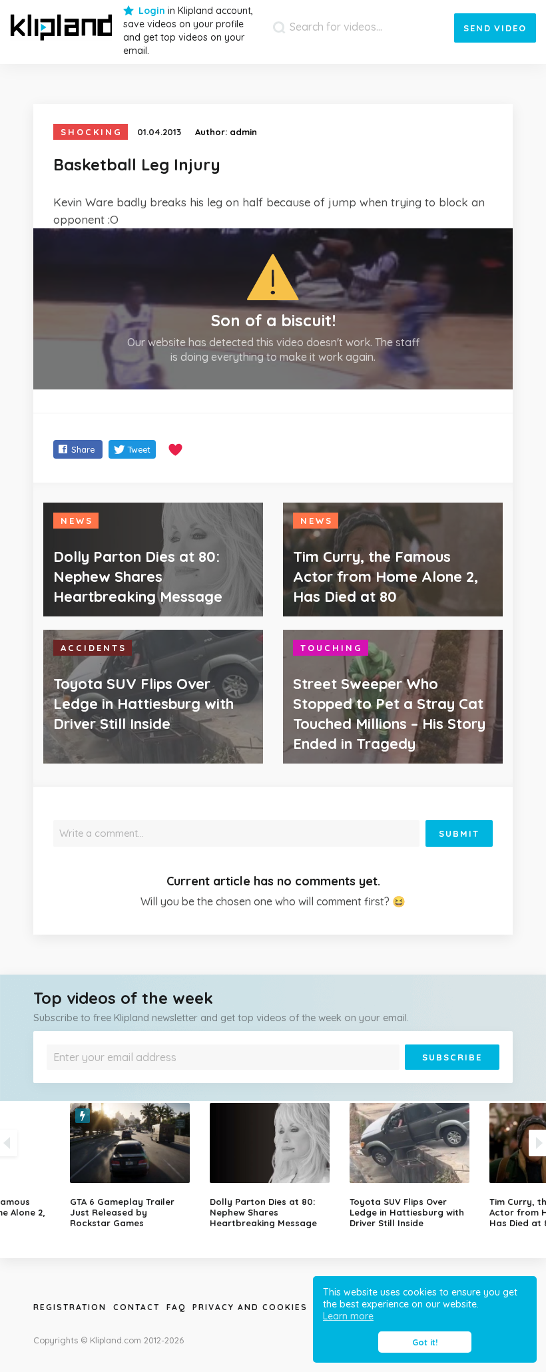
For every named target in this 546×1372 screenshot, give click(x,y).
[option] (273, 1165)
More (270, 1079)
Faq (176, 1307)
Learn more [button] (348, 1316)
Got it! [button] (424, 1342)
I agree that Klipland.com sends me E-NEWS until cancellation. (167, 1079)
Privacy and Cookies (250, 1307)
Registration (70, 1307)
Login (151, 11)
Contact (136, 1307)
